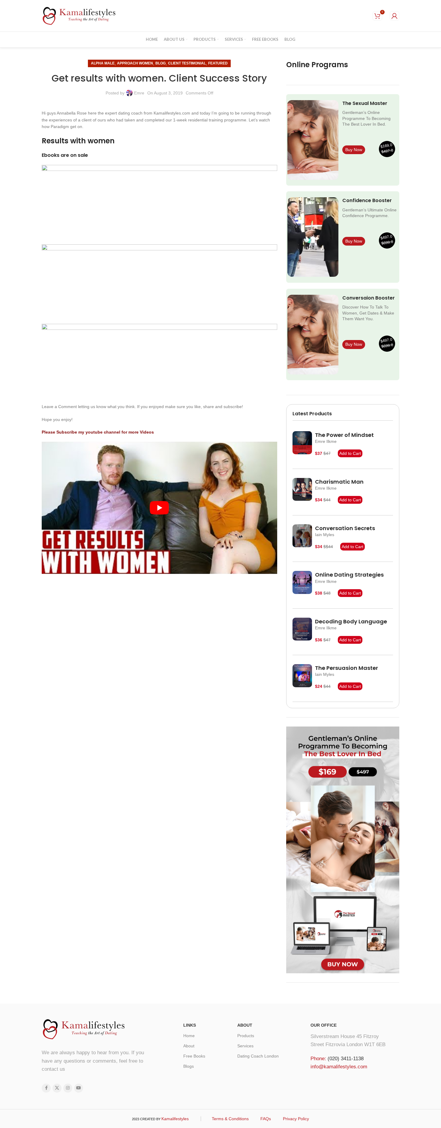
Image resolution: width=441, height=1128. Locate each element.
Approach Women (135, 63)
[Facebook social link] (46, 1088)
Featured (218, 63)
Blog (160, 63)
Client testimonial (187, 63)
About (188, 1045)
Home (189, 1035)
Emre (139, 93)
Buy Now (353, 149)
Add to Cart (350, 453)
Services (245, 1045)
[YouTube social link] (78, 1088)
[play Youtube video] (159, 508)
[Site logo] (79, 15)
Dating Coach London (258, 1056)
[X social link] (57, 1088)
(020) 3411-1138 (346, 1058)
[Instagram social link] (67, 1088)
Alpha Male (103, 63)
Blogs (188, 1066)
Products (245, 1035)
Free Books (194, 1056)
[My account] (394, 16)
